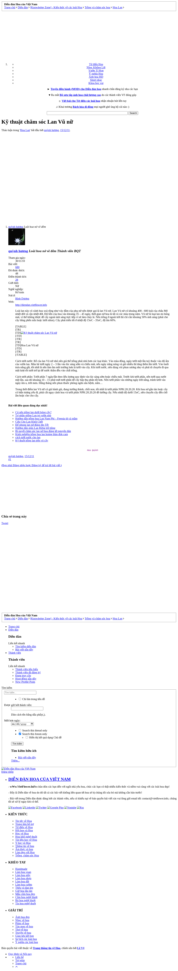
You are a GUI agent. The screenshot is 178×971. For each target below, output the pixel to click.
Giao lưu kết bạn (24, 935)
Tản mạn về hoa (24, 926)
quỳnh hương (51, 130)
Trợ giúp (20, 960)
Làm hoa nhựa (23, 878)
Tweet (4, 523)
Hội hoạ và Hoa (24, 830)
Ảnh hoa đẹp (22, 917)
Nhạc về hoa (22, 920)
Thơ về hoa (21, 929)
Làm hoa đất (22, 881)
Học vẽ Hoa (22, 833)
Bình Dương (22, 298)
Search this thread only (34, 730)
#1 (9, 459)
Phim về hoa (22, 923)
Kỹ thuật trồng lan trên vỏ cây (31, 440)
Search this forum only (34, 733)
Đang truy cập (23, 675)
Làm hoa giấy (22, 875)
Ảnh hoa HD (96, 76)
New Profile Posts (25, 681)
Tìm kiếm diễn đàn (25, 646)
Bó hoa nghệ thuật (25, 900)
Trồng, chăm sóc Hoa (27, 855)
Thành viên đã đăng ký (28, 672)
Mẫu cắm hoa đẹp (25, 894)
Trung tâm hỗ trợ (24, 824)
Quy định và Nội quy (20, 954)
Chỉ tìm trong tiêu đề (33, 699)
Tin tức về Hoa (23, 820)
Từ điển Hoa (96, 64)
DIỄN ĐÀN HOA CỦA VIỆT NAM (39, 779)
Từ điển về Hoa (24, 827)
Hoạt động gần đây (25, 678)
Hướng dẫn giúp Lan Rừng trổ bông (35, 427)
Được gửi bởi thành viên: (18, 705)
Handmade (21, 868)
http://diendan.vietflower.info (31, 304)
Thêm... (15, 760)
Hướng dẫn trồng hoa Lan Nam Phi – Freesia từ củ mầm (46, 418)
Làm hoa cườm (23, 884)
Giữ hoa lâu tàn (23, 890)
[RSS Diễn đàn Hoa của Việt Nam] (80, 807)
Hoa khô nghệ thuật (26, 836)
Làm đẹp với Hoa (25, 852)
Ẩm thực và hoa (24, 849)
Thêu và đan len (24, 887)
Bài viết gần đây (24, 649)
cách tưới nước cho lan (27, 437)
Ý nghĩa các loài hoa (26, 942)
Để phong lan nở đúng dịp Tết (31, 424)
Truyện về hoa (23, 932)
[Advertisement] (89, 35)
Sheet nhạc (96, 79)
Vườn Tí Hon (96, 70)
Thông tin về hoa (24, 846)
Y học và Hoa (23, 842)
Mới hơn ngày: (12, 720)
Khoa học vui (95, 83)
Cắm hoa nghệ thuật (26, 897)
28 (16, 279)
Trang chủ (13, 626)
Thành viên (14, 652)
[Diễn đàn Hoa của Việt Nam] (18, 768)
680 (17, 267)
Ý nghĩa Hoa (96, 73)
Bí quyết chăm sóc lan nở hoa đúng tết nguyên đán (43, 431)
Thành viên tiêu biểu (26, 669)
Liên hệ (19, 957)
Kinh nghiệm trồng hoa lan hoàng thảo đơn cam (41, 434)
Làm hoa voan (23, 872)
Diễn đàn (13, 629)
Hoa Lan (25, 130)
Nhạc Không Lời (96, 67)
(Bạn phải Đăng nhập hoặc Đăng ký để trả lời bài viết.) (31, 465)
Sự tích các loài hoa (26, 939)
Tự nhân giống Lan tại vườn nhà (33, 415)
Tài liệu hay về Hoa (26, 839)
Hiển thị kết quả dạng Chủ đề (45, 737)
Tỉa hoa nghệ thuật (25, 903)
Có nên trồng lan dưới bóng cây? (33, 412)
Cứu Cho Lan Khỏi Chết (29, 421)
